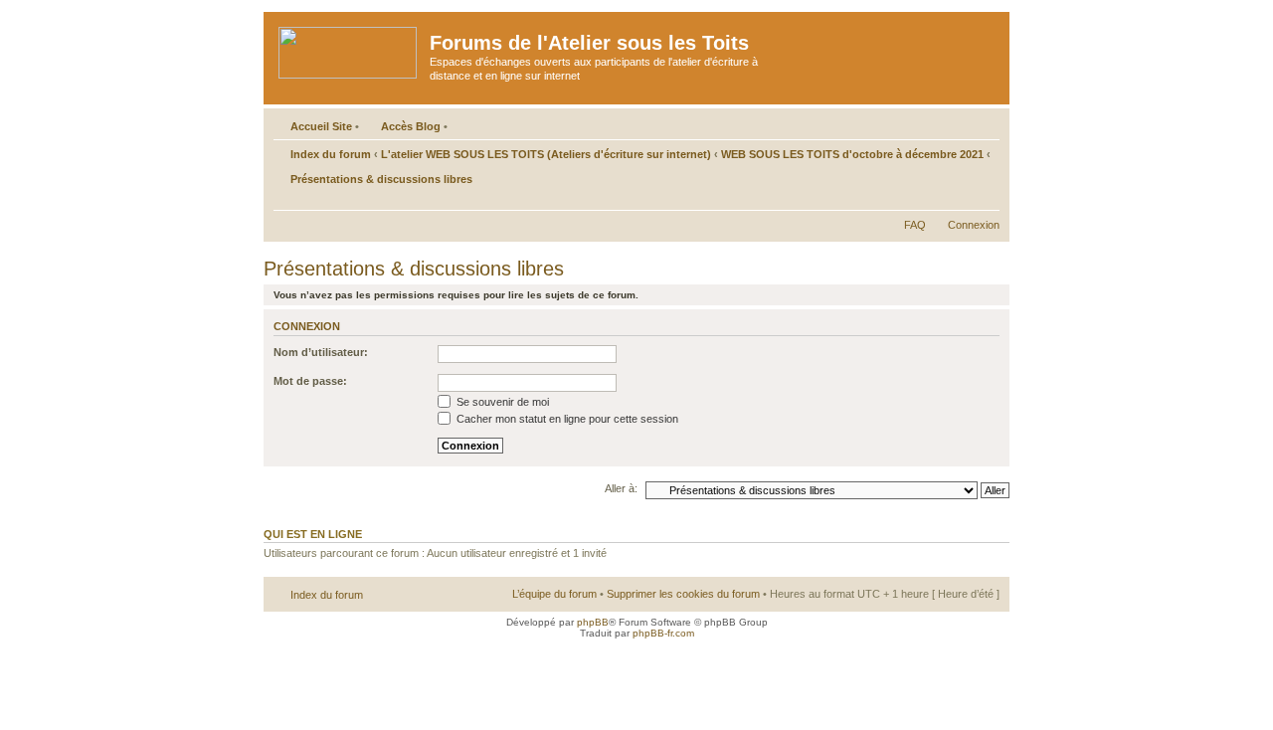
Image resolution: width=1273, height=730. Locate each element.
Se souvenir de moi (501, 402)
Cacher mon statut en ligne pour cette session (566, 419)
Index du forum (330, 154)
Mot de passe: (310, 381)
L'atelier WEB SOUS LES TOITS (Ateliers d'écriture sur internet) (546, 154)
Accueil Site (321, 126)
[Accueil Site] (349, 49)
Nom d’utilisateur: (320, 352)
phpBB (593, 622)
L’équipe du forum (554, 594)
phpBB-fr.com (663, 633)
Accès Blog (411, 126)
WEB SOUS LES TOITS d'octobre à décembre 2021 (852, 154)
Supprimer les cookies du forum (683, 594)
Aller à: (621, 488)
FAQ (915, 225)
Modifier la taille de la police (985, 200)
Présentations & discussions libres (381, 179)
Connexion (974, 225)
